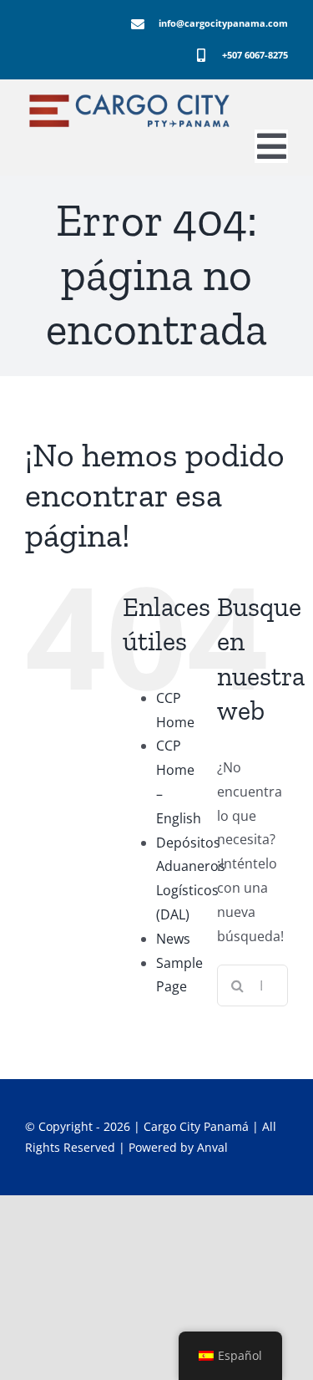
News (173, 938)
